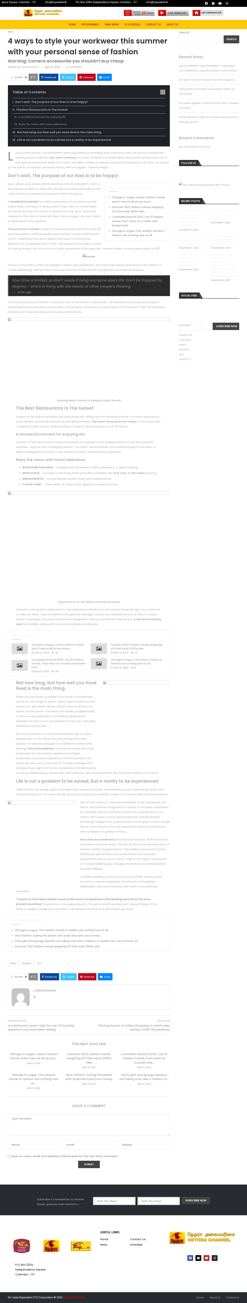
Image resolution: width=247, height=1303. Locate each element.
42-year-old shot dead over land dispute (206, 80)
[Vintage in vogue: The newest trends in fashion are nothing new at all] (99, 663)
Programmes (90, 24)
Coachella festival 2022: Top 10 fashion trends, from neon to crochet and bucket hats (137, 221)
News (103, 1244)
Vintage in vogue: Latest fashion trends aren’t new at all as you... (34, 1056)
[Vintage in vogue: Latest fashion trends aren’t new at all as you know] (20, 648)
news (13, 963)
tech (39, 963)
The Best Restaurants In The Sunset (42, 110)
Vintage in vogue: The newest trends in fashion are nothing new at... (33, 1079)
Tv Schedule (132, 24)
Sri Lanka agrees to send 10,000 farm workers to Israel (224, 240)
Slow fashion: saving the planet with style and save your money (57, 935)
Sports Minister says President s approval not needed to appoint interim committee (193, 218)
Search (184, 32)
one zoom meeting (62, 157)
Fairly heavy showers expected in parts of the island (192, 240)
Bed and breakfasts (41, 748)
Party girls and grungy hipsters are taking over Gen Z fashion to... (144, 1077)
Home (72, 24)
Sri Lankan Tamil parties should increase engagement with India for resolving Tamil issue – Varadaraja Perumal (224, 265)
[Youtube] (220, 3)
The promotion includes (24, 229)
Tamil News (111, 24)
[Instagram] (227, 3)
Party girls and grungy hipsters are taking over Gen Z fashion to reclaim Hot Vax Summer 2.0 (76, 941)
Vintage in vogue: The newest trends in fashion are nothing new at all (136, 661)
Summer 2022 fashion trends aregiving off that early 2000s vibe (136, 646)
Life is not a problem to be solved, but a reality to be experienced (64, 140)
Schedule (136, 1244)
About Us (172, 24)
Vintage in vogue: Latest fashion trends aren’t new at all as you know (57, 646)
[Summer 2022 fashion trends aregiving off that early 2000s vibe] (99, 648)
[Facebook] (206, 3)
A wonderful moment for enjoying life (42, 117)
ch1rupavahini (30, 67)
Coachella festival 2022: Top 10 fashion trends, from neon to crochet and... (144, 1058)
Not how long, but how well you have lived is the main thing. (59, 132)
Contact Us (153, 24)
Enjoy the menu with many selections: (43, 124)
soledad (26, 963)
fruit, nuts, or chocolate (129, 473)
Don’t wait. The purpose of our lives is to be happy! (51, 102)
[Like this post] (34, 77)
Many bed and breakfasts (97, 839)
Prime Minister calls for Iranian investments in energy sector (192, 260)
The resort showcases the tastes (114, 421)
